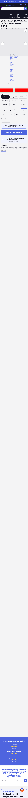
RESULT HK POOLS (14, 132)
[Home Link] (10, 5)
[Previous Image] (2, 44)
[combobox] (12, 8)
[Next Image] (25, 44)
